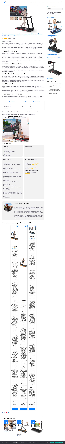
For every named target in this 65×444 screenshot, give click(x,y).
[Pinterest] (6, 412)
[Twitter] (4, 412)
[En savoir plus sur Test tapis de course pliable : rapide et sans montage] (23, 426)
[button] (61, 2)
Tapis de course (25, 35)
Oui (50, 442)
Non (53, 442)
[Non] (63, 442)
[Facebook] (2, 412)
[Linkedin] (8, 412)
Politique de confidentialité (59, 442)
